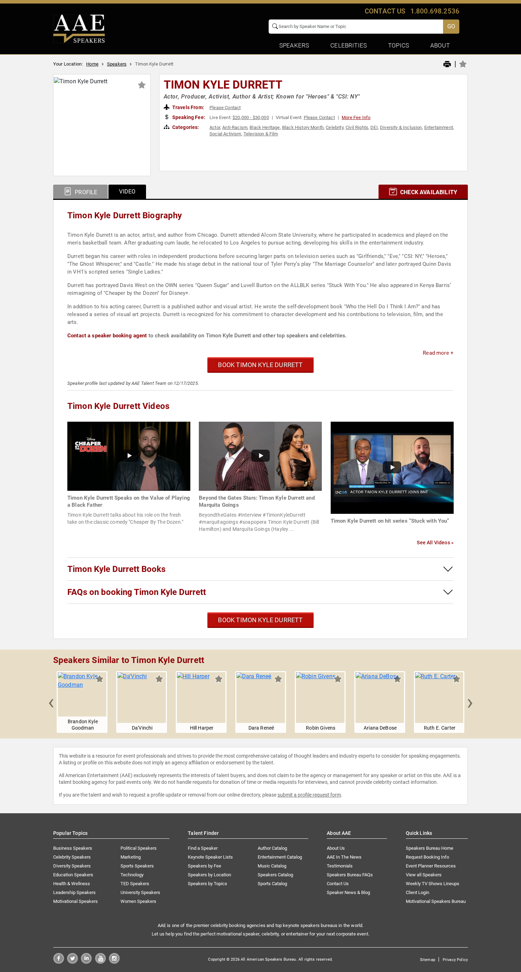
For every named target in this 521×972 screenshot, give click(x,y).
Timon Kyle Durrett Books (116, 569)
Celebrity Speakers (72, 857)
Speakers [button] (294, 45)
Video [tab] (127, 191)
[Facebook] (58, 962)
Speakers (117, 64)
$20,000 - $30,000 (251, 117)
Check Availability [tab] (428, 192)
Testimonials (340, 866)
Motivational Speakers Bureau (436, 901)
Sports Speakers (137, 866)
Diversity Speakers (72, 866)
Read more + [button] (438, 353)
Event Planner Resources (431, 866)
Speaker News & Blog (348, 892)
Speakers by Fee (204, 866)
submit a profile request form (309, 795)
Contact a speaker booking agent (107, 335)
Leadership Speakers (74, 892)
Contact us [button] (385, 11)
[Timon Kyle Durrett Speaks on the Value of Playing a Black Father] (128, 456)
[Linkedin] (86, 962)
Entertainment (438, 127)
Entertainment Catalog (280, 857)
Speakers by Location (209, 874)
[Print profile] (447, 64)
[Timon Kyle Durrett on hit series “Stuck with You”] (392, 467)
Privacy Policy (455, 959)
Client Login (417, 892)
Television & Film (260, 133)
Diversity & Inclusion (401, 127)
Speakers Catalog (275, 874)
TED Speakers (135, 883)
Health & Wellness (71, 883)
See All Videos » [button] (435, 542)
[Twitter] (72, 962)
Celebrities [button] (348, 45)
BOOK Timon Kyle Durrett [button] (260, 365)
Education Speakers (73, 874)
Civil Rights (357, 127)
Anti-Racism (234, 127)
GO (451, 26)
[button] (51, 702)
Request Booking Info (427, 857)
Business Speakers (72, 848)
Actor (214, 127)
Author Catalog (272, 848)
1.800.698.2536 (434, 11)
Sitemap (427, 959)
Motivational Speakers (75, 901)
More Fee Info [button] (356, 117)
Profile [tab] (85, 192)
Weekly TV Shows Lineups (432, 883)
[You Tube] (100, 962)
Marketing (131, 857)
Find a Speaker (203, 848)
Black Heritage (265, 127)
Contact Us (338, 883)
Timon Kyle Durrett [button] (223, 84)
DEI (373, 127)
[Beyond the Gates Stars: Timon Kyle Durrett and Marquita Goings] (260, 456)
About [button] (440, 45)
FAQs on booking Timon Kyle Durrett (136, 592)
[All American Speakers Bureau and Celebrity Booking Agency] (79, 28)
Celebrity (334, 127)
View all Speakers (424, 874)
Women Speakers (138, 901)
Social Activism (225, 133)
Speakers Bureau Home (429, 848)
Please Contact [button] (225, 107)
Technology (132, 874)
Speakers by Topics (207, 883)
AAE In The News (344, 857)
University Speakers (140, 892)
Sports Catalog (272, 883)
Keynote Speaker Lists (210, 857)
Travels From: (187, 107)
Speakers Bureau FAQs (350, 874)
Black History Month (303, 127)
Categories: (185, 127)
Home (92, 64)
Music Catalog (272, 866)
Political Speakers (139, 848)
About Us (336, 848)
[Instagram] (114, 962)
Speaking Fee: (188, 117)
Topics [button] (398, 45)
